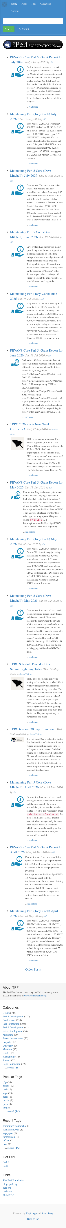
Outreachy (8, 1045)
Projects (7, 1042)
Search (8, 29)
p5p (5, 1082)
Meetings (7, 1049)
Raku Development (13, 1031)
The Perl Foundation (13, 1180)
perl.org (7, 1187)
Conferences (9, 1020)
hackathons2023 (11, 1129)
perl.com (7, 1191)
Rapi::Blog (47, 1213)
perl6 (5, 1096)
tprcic (6, 1107)
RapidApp (31, 1213)
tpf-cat (6, 1140)
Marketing (8, 1034)
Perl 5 (6, 1162)
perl (5, 1089)
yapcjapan (8, 1133)
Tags (33, 3)
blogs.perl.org (10, 1184)
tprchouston (9, 1136)
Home (14, 3)
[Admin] (4, 4)
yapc (5, 1093)
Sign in (25, 28)
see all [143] (14, 1111)
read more (33, 106)
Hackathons (9, 1056)
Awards (6, 1060)
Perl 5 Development (13, 1016)
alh (51, 62)
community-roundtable (14, 1126)
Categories (45, 3)
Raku (5, 1165)
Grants (6, 1012)
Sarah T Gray (25, 674)
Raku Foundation (12, 1064)
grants (6, 1085)
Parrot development (13, 1038)
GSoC (6, 1053)
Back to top (33, 1219)
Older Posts (33, 969)
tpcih (5, 1104)
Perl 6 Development (13, 1027)
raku (5, 1144)
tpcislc (6, 1100)
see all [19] (13, 1067)
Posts (24, 3)
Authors (15, 11)
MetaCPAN (8, 1195)
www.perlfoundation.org (35, 995)
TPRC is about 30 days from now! (32, 729)
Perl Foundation (11, 1023)
